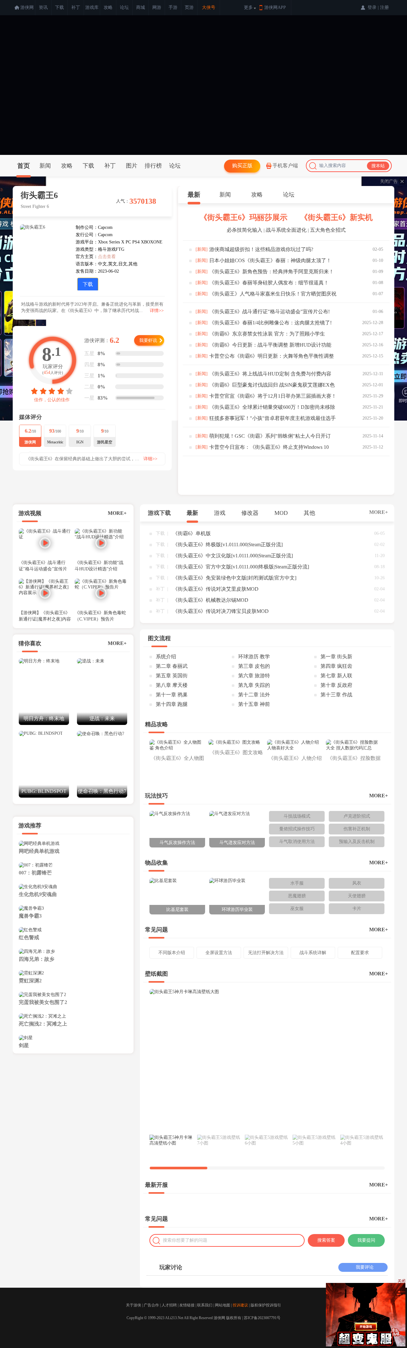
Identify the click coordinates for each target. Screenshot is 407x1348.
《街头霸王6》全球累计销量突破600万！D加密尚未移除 (272, 407)
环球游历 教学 (254, 656)
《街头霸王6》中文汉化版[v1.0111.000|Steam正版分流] (233, 555)
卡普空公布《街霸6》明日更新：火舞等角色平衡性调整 (271, 356)
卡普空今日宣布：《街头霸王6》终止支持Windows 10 (269, 447)
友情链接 (187, 1305)
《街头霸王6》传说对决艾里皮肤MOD (216, 589)
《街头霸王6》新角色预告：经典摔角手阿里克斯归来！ (271, 271)
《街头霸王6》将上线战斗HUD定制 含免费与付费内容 (270, 373)
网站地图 (222, 1305)
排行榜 (153, 166)
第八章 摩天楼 (172, 685)
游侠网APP (275, 7)
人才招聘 (169, 1305)
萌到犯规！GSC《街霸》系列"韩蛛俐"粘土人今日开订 (270, 436)
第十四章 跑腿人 (172, 705)
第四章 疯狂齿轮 (336, 667)
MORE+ (117, 513)
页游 (189, 7)
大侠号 (208, 7)
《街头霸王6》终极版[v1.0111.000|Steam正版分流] (228, 544)
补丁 (75, 7)
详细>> (150, 458)
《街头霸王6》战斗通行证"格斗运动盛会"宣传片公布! (269, 311)
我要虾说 (148, 340)
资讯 (43, 7)
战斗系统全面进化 (286, 230)
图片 (131, 166)
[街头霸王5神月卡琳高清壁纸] (267, 1060)
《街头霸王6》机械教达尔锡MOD (210, 600)
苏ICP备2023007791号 (262, 1318)
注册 (384, 7)
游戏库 (92, 7)
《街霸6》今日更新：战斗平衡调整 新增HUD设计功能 (270, 345)
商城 (140, 7)
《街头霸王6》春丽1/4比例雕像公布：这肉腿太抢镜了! (270, 322)
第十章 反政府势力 (336, 686)
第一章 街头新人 (336, 657)
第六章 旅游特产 (254, 677)
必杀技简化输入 (244, 230)
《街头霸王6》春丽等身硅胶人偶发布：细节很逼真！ (269, 282)
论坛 (124, 7)
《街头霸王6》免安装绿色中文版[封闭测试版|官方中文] (234, 578)
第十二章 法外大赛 (254, 696)
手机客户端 (285, 165)
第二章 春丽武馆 (172, 667)
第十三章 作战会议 (336, 696)
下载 (59, 7)
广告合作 (151, 1305)
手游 (173, 7)
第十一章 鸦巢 (172, 694)
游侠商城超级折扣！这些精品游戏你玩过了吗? (261, 249)
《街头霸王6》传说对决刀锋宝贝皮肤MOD (221, 611)
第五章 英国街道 (172, 677)
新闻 (45, 166)
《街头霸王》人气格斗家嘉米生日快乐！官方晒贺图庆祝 (272, 293)
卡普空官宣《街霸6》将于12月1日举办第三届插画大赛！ (272, 396)
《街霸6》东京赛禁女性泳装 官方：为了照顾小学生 (267, 333)
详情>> (157, 310)
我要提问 (366, 1240)
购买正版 (242, 165)
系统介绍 (166, 656)
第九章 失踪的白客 (254, 686)
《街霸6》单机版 (192, 533)
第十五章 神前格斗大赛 (254, 705)
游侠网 (27, 7)
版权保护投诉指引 (266, 1305)
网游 (156, 7)
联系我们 (204, 1305)
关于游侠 (133, 1305)
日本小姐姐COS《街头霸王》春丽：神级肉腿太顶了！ (270, 260)
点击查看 (107, 256)
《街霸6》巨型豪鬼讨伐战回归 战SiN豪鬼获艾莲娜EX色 (272, 385)
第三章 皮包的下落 (254, 667)
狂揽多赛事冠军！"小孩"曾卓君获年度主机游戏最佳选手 (272, 418)
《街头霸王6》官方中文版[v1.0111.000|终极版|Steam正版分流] (241, 566)
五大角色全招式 (328, 230)
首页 (23, 165)
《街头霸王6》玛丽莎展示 (243, 217)
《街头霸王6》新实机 (336, 217)
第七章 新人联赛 (336, 677)
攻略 (108, 7)
